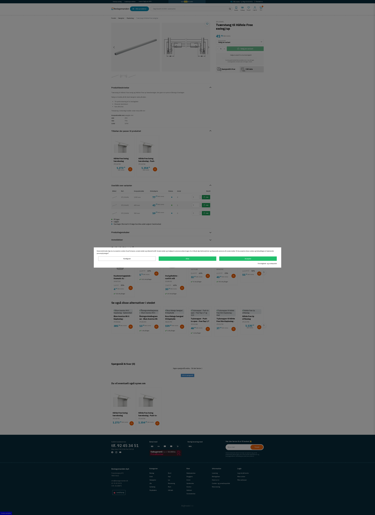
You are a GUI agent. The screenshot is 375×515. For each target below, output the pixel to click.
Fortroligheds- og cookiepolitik (267, 263)
